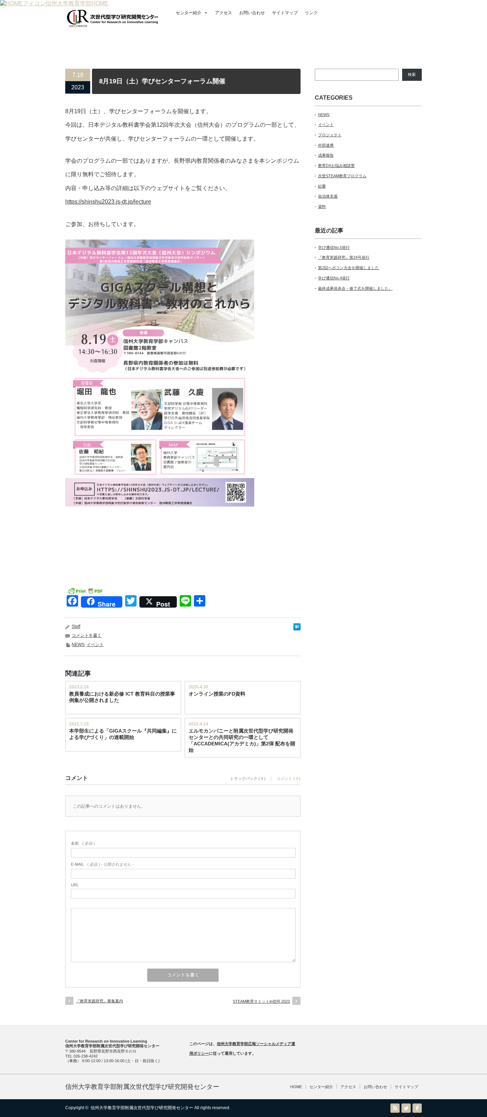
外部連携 (326, 145)
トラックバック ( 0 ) (248, 778)
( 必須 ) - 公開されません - (102, 864)
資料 (322, 206)
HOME (296, 1087)
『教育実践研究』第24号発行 (343, 257)
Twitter (406, 1108)
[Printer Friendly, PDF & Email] (85, 590)
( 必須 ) (83, 843)
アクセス (223, 12)
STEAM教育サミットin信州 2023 (261, 1001)
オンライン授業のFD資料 (217, 694)
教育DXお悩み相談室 (336, 165)
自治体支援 (328, 196)
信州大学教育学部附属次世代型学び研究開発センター (142, 1086)
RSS (395, 1108)
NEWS (78, 644)
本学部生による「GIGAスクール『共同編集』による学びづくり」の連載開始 (123, 734)
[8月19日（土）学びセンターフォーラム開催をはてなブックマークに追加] (297, 628)
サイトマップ (285, 12)
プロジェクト (330, 135)
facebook (417, 1108)
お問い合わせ (252, 12)
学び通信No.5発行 (334, 247)
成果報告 (326, 155)
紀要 (322, 186)
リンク (311, 12)
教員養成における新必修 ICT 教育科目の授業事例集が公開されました (122, 697)
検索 (412, 74)
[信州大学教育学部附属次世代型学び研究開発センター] (112, 24)
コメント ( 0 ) (289, 778)
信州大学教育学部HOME (77, 3)
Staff (76, 626)
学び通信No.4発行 (334, 278)
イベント (95, 644)
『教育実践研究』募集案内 (99, 1001)
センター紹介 (188, 12)
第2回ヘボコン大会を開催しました (348, 268)
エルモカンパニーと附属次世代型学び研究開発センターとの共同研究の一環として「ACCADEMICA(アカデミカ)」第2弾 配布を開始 (242, 740)
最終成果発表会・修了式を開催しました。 (355, 288)
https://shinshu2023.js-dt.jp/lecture (108, 202)
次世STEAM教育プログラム (342, 176)
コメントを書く (87, 635)
